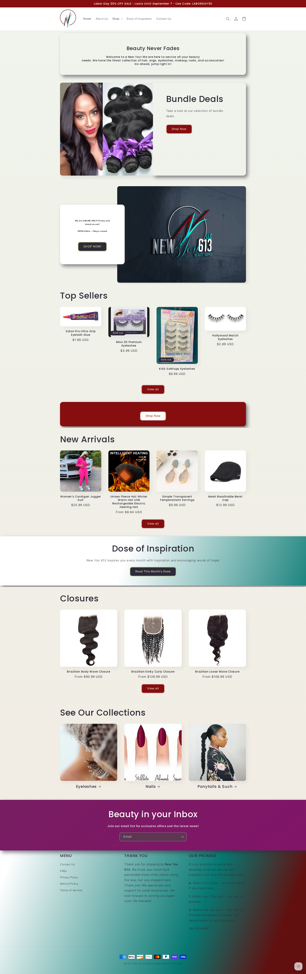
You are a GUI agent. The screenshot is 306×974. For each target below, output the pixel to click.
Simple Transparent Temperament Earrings (177, 498)
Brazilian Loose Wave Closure (217, 671)
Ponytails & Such (215, 786)
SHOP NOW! (92, 246)
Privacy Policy (69, 877)
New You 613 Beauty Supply (147, 963)
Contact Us (67, 864)
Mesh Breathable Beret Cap (225, 498)
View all (153, 389)
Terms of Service (71, 890)
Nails (151, 786)
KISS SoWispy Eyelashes (177, 369)
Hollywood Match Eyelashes (225, 337)
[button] (117, 19)
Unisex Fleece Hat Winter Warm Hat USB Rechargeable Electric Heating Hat (129, 502)
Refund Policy (69, 883)
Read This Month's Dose (153, 571)
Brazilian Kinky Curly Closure (153, 671)
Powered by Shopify (172, 963)
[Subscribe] (182, 836)
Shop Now (179, 129)
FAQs (63, 871)
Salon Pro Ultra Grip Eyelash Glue (80, 333)
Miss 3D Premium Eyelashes (129, 343)
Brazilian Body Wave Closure (88, 671)
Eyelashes (86, 786)
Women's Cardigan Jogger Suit (80, 498)
